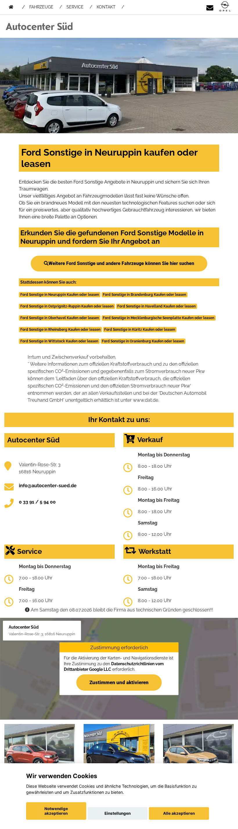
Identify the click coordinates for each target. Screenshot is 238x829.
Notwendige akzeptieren (56, 811)
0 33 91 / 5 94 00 (37, 502)
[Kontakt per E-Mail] (209, 7)
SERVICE (75, 7)
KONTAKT (106, 7)
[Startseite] (225, 7)
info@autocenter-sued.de (48, 485)
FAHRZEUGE (41, 7)
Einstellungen (117, 813)
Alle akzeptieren (179, 813)
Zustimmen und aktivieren (119, 682)
